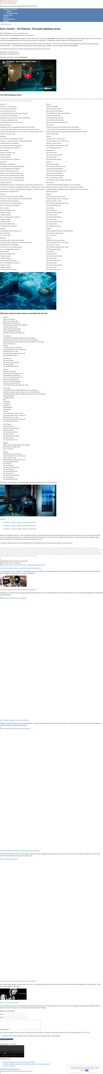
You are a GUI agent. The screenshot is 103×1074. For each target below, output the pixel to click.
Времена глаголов (12, 13)
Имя (1, 1014)
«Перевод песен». (67, 543)
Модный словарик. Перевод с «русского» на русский (19, 1062)
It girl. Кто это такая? (9, 1066)
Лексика (5, 17)
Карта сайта (3, 1071)
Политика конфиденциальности (16, 1071)
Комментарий (4, 1029)
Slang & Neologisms (9, 19)
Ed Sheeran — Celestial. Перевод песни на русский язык (19, 522)
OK (87, 1070)
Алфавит (9, 11)
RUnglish (5, 21)
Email (2, 1017)
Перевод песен (7, 15)
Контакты (30, 1071)
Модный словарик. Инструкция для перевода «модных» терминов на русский (26, 1064)
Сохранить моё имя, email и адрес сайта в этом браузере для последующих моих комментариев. (31, 1036)
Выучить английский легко (8, 3)
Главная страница (5, 24)
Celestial (2, 519)
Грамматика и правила (10, 9)
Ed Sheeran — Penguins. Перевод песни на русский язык (20, 529)
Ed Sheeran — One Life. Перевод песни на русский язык (19, 525)
